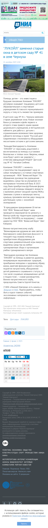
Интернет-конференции (27, 459)
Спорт (21, 453)
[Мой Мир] (16, 332)
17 (6, 375)
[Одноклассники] (12, 332)
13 (17, 372)
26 (13, 378)
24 (6, 378)
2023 (20, 341)
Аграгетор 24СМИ (11, 345)
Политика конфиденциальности (13, 438)
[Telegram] (23, 332)
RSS (28, 468)
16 (28, 372)
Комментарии (8, 465)
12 (13, 372)
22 (24, 375)
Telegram (7, 289)
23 (28, 375)
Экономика (17, 450)
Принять (24, 524)
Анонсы (5, 462)
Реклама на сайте (10, 474)
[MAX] (6, 332)
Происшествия (31, 453)
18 (10, 375)
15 (24, 372)
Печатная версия (9, 471)
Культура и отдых (10, 453)
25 (10, 378)
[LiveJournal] (19, 332)
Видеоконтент (16, 462)
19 (13, 375)
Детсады (14, 319)
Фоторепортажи (9, 459)
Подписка (14, 468)
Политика (6, 450)
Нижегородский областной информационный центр (22, 404)
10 (6, 372)
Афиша (41, 453)
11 (10, 372)
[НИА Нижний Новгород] (22, 28)
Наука (4, 455)
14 (20, 372)
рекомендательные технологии (14, 435)
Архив (13, 341)
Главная (6, 341)
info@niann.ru (13, 415)
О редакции (24, 474)
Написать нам (24, 471)
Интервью (28, 462)
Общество (27, 450)
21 (20, 375)
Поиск (22, 468)
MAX (16, 289)
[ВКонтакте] (9, 332)
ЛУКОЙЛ (25, 319)
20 (17, 375)
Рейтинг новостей (23, 465)
